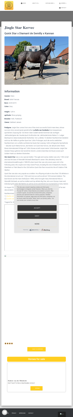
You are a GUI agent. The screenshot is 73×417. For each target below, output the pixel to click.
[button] (38, 3)
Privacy (14, 413)
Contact (30, 413)
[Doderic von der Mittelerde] (36, 371)
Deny (37, 216)
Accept (37, 208)
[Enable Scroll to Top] (69, 413)
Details (37, 388)
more (37, 224)
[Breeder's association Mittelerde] (9, 5)
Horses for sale (36, 359)
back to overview (37, 349)
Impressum (22, 413)
